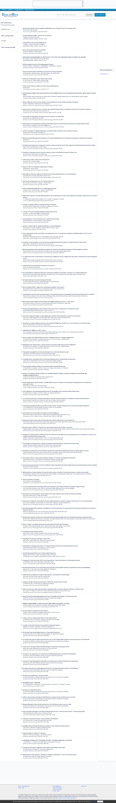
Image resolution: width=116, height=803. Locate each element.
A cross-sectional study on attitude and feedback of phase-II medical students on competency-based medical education (56, 398)
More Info (93, 801)
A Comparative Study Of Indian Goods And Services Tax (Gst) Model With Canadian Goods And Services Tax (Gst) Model (56, 639)
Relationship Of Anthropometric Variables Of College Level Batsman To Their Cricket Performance (50, 754)
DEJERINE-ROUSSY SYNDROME (31, 682)
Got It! (100, 801)
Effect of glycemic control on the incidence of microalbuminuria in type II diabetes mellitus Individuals (50, 102)
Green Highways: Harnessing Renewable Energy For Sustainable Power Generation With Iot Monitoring (51, 391)
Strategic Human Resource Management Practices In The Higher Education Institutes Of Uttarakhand (50, 668)
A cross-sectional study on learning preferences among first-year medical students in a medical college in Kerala (54, 486)
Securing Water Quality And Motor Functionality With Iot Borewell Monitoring (44, 366)
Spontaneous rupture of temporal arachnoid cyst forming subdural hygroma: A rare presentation (49, 174)
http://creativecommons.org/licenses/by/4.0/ (65, 798)
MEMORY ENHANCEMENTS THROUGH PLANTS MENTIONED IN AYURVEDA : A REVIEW (46, 603)
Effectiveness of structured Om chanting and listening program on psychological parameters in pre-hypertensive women (56, 123)
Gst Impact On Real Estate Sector (32, 690)
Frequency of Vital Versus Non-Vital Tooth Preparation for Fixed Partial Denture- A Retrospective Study (51, 560)
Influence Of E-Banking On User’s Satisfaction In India (37, 78)
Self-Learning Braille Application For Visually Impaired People (39, 188)
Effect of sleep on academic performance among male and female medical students (46, 524)
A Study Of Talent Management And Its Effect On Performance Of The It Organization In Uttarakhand (50, 661)
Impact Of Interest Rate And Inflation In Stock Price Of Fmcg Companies (42, 71)
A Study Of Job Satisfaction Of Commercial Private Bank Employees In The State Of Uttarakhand (49, 654)
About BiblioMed (56, 786)
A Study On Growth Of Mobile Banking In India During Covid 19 (40, 211)
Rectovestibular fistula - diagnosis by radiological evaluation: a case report (43, 287)
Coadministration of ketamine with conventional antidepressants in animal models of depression (49, 359)
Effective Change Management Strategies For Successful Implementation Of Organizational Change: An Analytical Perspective (57, 138)
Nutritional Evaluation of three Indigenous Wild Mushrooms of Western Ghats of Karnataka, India (49, 28)
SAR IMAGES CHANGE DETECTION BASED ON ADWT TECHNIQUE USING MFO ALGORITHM (47, 740)
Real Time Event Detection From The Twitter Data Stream (38, 181)
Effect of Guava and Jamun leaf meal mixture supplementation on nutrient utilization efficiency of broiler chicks (53, 589)
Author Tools (21, 787)
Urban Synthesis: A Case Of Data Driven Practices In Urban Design (41, 219)
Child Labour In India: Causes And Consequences (36, 159)
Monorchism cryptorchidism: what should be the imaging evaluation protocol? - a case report (48, 301)
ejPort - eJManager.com (23, 786)
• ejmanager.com (104, 74)
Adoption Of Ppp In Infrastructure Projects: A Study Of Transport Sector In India (45, 582)
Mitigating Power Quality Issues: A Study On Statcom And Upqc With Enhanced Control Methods (49, 344)
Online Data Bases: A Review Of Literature (34, 733)
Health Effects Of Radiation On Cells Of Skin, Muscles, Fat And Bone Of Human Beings (46, 574)
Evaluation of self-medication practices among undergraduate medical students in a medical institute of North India (54, 242)
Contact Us (83, 786)
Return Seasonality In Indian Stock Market (34, 50)
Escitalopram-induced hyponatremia (33, 531)
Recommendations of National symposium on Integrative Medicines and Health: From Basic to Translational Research (55, 272)
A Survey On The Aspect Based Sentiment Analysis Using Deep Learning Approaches (46, 646)
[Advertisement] (106, 44)
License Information (57, 787)
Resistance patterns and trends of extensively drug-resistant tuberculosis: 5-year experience (48, 420)
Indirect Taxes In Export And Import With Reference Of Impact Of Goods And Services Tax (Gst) (49, 697)
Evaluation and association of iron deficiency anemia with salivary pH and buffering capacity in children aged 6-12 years (56, 450)
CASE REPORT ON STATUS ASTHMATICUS (34, 42)
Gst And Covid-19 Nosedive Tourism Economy (35, 675)
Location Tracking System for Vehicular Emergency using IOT (39, 204)
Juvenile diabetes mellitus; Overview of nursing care (37, 35)
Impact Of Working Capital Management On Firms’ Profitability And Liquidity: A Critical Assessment (50, 596)
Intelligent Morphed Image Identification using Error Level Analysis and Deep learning (46, 726)
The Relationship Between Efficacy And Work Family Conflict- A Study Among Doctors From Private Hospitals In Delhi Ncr (56, 405)
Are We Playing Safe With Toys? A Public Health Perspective (39, 553)
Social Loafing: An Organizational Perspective (35, 610)
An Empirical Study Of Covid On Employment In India (37, 280)
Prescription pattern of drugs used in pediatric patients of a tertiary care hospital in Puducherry (49, 458)
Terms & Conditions (57, 789)
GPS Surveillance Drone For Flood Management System (38, 64)
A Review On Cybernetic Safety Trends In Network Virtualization (40, 718)
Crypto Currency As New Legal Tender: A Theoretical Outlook (40, 618)
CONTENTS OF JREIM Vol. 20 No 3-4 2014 (34, 330)
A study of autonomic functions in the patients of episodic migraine (41, 625)
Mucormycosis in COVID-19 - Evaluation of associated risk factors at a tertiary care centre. (48, 427)
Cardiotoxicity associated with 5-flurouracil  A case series (39, 265)
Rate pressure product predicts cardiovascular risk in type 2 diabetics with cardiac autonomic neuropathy (52, 493)
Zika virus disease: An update (31, 479)
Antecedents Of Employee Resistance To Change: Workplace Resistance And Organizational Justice (50, 546)
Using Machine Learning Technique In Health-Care (36, 538)
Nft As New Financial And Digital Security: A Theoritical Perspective (41, 632)
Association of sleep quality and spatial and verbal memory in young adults (43, 116)
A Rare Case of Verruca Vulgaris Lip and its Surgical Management (41, 86)
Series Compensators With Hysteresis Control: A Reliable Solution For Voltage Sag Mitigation (48, 337)
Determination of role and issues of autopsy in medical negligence (41, 413)
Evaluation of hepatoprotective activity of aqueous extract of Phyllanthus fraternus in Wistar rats (50, 152)
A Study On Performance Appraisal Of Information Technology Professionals (44, 747)
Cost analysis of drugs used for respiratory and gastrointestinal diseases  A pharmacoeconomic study (51, 443)
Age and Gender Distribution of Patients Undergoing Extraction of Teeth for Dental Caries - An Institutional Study (54, 711)
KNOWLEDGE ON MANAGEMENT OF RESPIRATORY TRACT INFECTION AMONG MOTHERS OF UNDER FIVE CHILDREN (54, 57)
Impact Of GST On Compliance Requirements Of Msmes (38, 166)
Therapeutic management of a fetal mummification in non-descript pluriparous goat (46, 352)
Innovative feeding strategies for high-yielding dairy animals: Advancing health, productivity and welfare (51, 316)
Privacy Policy (56, 790)
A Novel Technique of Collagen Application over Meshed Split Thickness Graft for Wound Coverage (50, 131)
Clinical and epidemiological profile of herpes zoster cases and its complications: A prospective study (51, 308)
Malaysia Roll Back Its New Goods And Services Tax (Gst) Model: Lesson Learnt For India (47, 704)
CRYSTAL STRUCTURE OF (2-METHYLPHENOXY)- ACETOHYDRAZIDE (42, 226)
